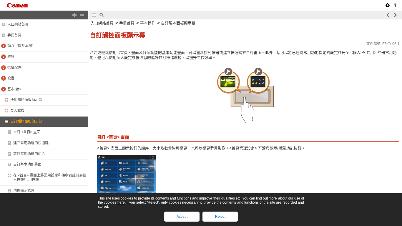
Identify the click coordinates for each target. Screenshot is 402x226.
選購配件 (14, 68)
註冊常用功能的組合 (29, 154)
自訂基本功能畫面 (27, 164)
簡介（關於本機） (21, 46)
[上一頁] (388, 15)
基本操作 (14, 89)
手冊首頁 (14, 35)
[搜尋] (101, 15)
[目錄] (94, 15)
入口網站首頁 (18, 24)
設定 (10, 78)
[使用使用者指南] (395, 5)
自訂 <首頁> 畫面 (26, 132)
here (121, 202)
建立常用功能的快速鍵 (31, 143)
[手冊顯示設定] (387, 5)
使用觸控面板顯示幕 (26, 100)
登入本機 (17, 111)
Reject (220, 217)
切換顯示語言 (23, 191)
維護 (10, 57)
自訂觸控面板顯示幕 (26, 121)
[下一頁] (395, 15)
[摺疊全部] (82, 15)
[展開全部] (74, 15)
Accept (182, 217)
